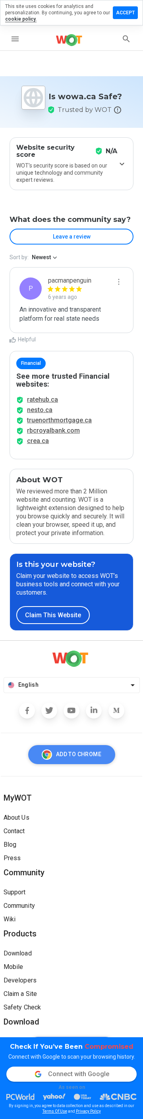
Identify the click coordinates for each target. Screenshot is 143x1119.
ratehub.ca (42, 399)
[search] (126, 38)
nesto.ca (39, 410)
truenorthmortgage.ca (59, 420)
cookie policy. (21, 19)
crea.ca (38, 441)
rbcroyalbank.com (53, 430)
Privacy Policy (88, 1111)
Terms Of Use (55, 1111)
